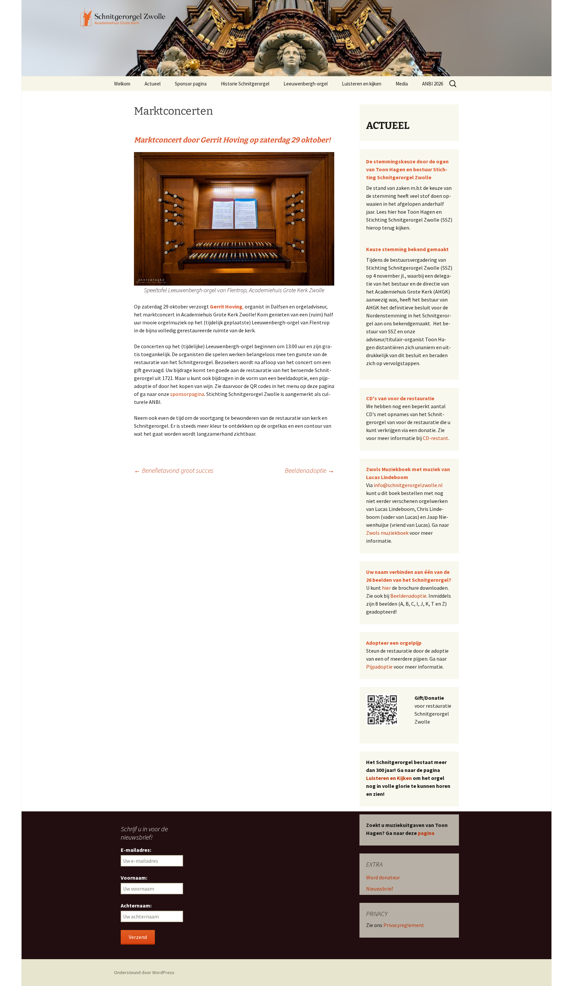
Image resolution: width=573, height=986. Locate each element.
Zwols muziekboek (387, 532)
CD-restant (435, 438)
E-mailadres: (136, 850)
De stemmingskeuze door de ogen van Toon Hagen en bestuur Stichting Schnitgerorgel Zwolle (407, 169)
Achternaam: (136, 905)
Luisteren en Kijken (389, 778)
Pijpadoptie (379, 666)
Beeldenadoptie (309, 470)
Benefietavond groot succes (174, 470)
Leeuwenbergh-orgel (306, 84)
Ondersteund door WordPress (144, 972)
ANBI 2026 (432, 84)
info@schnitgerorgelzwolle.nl (408, 485)
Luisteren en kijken (361, 84)
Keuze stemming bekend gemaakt (407, 249)
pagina (426, 833)
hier (386, 587)
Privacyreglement (403, 925)
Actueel (152, 84)
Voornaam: (134, 877)
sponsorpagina (187, 394)
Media (402, 84)
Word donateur (383, 877)
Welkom (122, 84)
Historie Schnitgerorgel (245, 84)
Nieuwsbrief (379, 888)
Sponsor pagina (191, 84)
